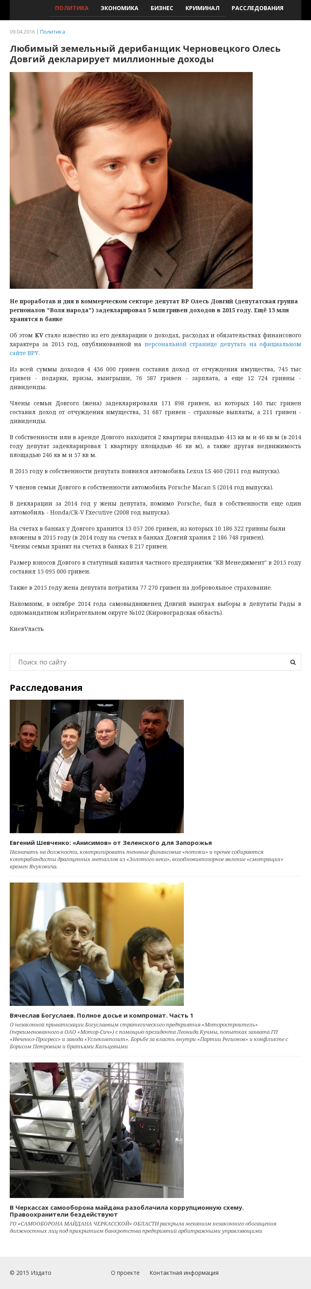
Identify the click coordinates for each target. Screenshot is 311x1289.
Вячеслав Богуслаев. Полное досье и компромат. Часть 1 (102, 1015)
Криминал (202, 8)
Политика (72, 8)
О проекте (125, 1272)
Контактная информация (184, 1272)
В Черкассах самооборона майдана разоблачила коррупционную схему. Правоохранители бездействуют (127, 1210)
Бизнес (162, 8)
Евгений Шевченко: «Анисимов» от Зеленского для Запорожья (111, 842)
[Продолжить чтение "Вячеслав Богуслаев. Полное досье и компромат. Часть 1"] (155, 944)
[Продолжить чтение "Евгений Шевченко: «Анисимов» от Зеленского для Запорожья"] (155, 766)
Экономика (119, 8)
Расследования (257, 8)
